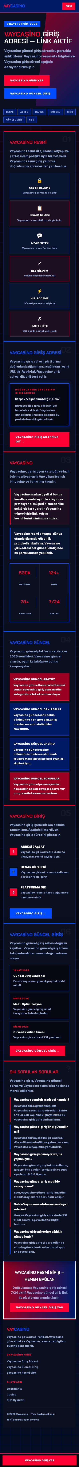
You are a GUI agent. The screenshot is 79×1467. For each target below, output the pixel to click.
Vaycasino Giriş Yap (27, 80)
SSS (31, 119)
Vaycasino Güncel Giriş (30, 93)
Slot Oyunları (15, 1400)
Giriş (69, 6)
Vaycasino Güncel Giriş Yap (39, 1307)
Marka (39, 112)
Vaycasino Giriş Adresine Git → (37, 439)
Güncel (55, 112)
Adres (24, 112)
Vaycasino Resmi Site (21, 1372)
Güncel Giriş (14, 119)
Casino (11, 1394)
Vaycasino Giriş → (31, 913)
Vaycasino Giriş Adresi (22, 1361)
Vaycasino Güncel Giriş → (37, 1050)
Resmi (9, 112)
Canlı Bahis (14, 1388)
